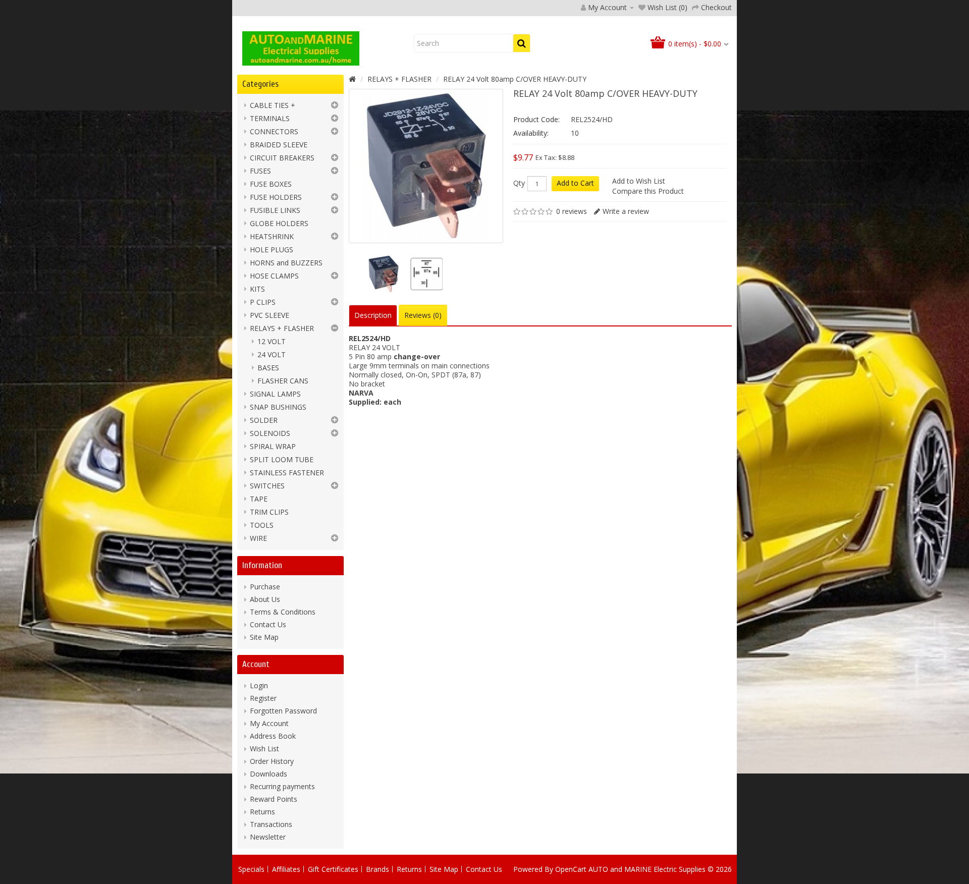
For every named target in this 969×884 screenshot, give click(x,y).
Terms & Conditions (282, 612)
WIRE (258, 538)
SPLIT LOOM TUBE (281, 459)
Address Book (273, 736)
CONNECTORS (274, 131)
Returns (262, 811)
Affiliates (286, 869)
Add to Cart (575, 183)
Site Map (264, 637)
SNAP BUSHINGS (278, 407)
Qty (519, 183)
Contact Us (268, 624)
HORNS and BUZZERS (286, 262)
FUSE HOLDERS (276, 197)
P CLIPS (263, 302)
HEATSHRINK (272, 236)
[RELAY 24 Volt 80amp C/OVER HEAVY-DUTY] (382, 274)
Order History (272, 761)
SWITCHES (267, 485)
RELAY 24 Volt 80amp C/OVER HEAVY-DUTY (514, 79)
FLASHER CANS (282, 380)
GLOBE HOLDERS (279, 223)
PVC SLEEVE (269, 315)
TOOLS (262, 525)
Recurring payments (282, 786)
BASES (268, 367)
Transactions (271, 824)
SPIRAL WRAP (273, 446)
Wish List (264, 748)
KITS (257, 289)
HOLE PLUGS (271, 249)
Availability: (531, 133)
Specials (251, 869)
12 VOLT (271, 341)
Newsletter (268, 837)
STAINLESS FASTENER (287, 472)
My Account (269, 723)
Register (263, 698)
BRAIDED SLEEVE (278, 144)
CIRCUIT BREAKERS (282, 157)
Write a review (626, 211)
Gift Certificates (333, 869)
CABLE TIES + (272, 105)
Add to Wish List (638, 181)
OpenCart (570, 869)
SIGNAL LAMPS (275, 394)
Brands (377, 869)
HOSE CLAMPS (274, 276)
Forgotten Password (283, 710)
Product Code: (536, 119)
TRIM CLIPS (269, 512)
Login (259, 685)
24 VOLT (271, 354)
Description (373, 315)
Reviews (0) (423, 315)
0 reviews (571, 211)
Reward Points (273, 799)
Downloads (268, 774)
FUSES (260, 171)
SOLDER (264, 420)
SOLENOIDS (270, 433)
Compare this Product (648, 191)
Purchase (265, 586)
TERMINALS (270, 118)
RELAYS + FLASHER (282, 328)
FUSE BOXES (271, 184)
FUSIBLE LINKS (275, 210)
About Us (265, 599)
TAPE (258, 499)
